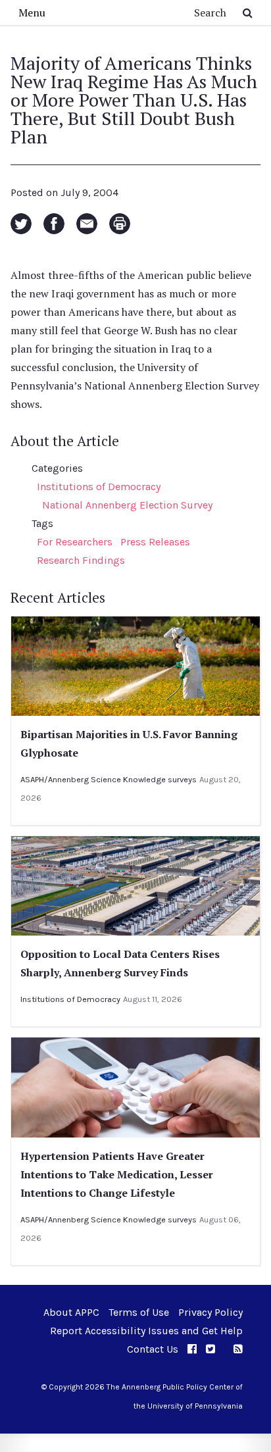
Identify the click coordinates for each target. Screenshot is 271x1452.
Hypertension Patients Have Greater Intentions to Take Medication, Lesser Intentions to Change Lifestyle (116, 1174)
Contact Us (152, 1349)
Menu (31, 12)
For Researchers (74, 542)
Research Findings (81, 560)
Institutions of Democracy (98, 486)
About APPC (71, 1312)
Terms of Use (139, 1312)
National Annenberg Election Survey (127, 505)
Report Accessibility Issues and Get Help (146, 1330)
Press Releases (155, 542)
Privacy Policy (210, 1312)
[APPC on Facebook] (192, 1349)
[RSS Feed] (238, 1349)
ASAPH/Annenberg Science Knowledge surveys (108, 779)
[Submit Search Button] (247, 12)
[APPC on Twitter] (210, 1349)
